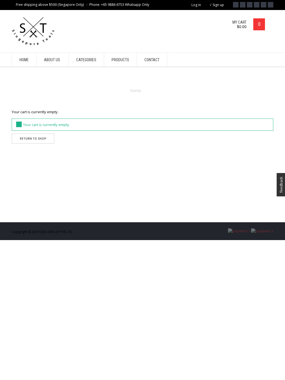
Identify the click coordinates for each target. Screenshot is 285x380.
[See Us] (249, 5)
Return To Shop (33, 138)
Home (135, 90)
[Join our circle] (256, 5)
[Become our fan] (236, 5)
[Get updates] (263, 5)
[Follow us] (242, 5)
